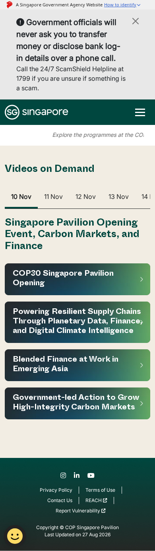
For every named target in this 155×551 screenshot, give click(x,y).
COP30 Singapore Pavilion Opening (63, 279)
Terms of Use (100, 490)
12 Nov (86, 197)
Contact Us (59, 500)
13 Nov (118, 197)
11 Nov (53, 197)
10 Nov (21, 197)
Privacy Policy (56, 490)
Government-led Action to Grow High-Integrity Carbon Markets (76, 403)
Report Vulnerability (78, 511)
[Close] (135, 21)
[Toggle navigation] (140, 112)
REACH (94, 500)
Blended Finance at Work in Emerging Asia (65, 365)
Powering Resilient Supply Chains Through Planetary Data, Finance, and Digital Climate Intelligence (77, 322)
